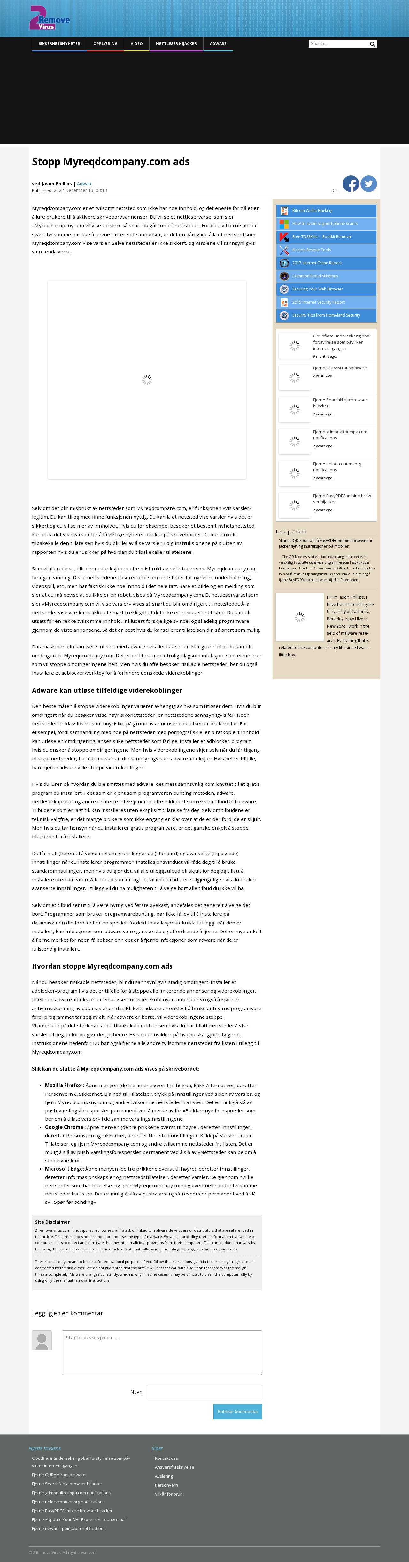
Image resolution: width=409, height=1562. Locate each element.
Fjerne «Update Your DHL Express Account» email (79, 1519)
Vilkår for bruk (168, 1494)
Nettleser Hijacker (176, 43)
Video (137, 43)
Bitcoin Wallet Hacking (312, 210)
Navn (136, 1391)
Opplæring (105, 43)
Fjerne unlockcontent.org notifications (337, 467)
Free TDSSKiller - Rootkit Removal (322, 236)
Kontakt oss (166, 1458)
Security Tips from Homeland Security (326, 315)
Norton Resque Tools (311, 249)
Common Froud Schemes (315, 276)
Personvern (166, 1485)
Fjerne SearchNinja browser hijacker (340, 403)
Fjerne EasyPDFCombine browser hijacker (342, 499)
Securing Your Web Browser (317, 289)
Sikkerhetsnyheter (59, 43)
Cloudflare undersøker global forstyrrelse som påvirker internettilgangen (341, 342)
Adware (218, 43)
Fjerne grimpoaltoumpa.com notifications (340, 435)
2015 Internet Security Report (318, 302)
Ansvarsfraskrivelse (174, 1467)
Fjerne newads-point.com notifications (69, 1528)
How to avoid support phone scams (325, 223)
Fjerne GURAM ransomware (340, 368)
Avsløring (164, 1476)
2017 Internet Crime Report (317, 263)
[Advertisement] (204, 99)
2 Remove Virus (49, 17)
